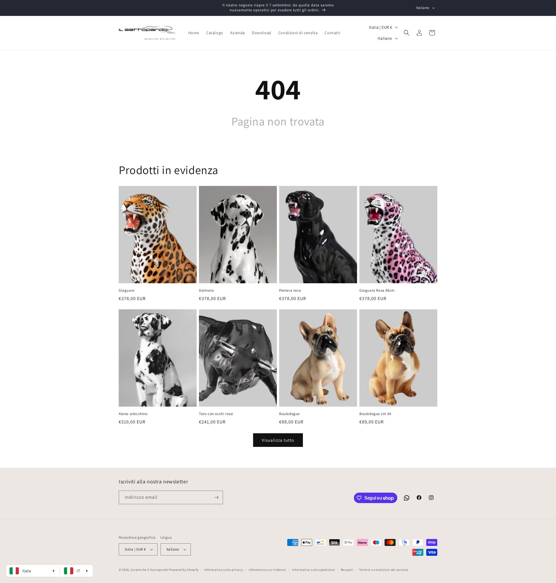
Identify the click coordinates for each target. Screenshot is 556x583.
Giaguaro (127, 290)
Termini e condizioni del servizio (383, 570)
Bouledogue (289, 414)
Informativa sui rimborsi (267, 570)
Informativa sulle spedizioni (313, 570)
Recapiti (347, 570)
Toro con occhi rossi (216, 414)
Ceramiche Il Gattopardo (149, 570)
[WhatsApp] (406, 497)
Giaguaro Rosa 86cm (377, 290)
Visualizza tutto (278, 440)
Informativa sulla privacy (223, 570)
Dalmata (206, 290)
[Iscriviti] (216, 497)
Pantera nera (290, 290)
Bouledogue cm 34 (375, 414)
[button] (406, 32)
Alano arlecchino (133, 414)
